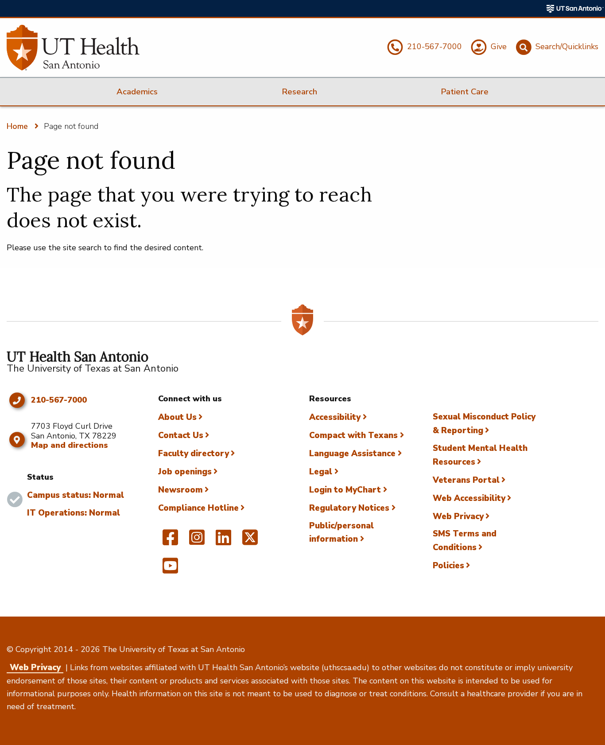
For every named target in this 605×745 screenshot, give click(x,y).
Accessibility (335, 417)
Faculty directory (193, 453)
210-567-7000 (59, 400)
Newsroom (180, 490)
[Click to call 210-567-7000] (17, 400)
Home (17, 126)
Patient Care (465, 91)
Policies (448, 565)
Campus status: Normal (75, 495)
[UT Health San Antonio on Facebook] (170, 541)
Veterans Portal (466, 480)
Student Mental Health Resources (480, 455)
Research (299, 91)
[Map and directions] (17, 440)
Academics (137, 91)
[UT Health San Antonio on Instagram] (197, 541)
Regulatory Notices (349, 508)
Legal (320, 471)
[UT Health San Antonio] (73, 47)
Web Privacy (458, 516)
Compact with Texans (353, 435)
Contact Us (180, 435)
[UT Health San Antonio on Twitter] (250, 541)
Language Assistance (352, 453)
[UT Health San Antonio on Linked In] (223, 541)
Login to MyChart (345, 490)
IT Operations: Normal (73, 513)
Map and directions (69, 445)
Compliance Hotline (198, 508)
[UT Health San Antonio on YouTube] (170, 569)
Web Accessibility (469, 498)
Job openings (185, 471)
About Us (177, 417)
